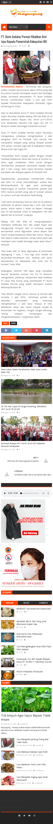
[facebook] (40, 2)
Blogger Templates (39, 820)
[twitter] (44, 2)
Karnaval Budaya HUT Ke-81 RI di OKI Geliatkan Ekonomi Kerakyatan (23, 445)
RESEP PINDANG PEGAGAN (29, 671)
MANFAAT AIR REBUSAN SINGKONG (33, 609)
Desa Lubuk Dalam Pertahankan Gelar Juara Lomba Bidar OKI (24, 371)
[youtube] (47, 2)
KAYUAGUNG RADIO (12, 86)
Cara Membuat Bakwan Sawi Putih (32, 752)
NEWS (13, 323)
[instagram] (51, 2)
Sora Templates (22, 820)
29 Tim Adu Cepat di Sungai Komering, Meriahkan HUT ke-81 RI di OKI (23, 408)
